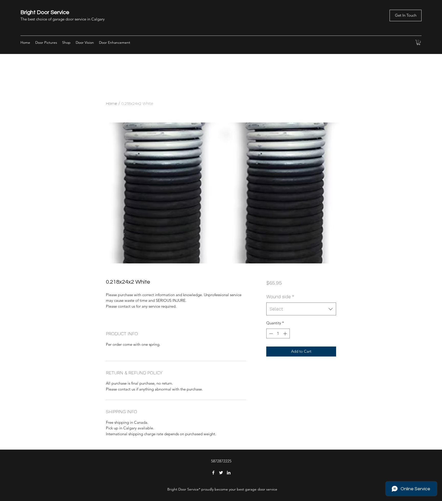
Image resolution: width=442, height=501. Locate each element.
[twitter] (221, 472)
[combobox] (301, 309)
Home (111, 103)
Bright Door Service (44, 12)
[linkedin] (228, 472)
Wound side (280, 296)
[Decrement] (270, 333)
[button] (406, 15)
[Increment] (285, 333)
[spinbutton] (278, 333)
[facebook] (213, 472)
